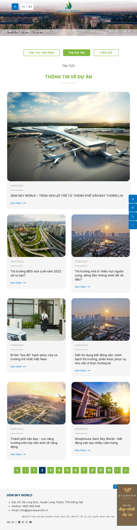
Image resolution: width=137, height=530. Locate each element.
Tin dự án (76, 52)
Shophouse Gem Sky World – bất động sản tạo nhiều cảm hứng (98, 441)
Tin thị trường (41, 52)
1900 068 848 (31, 506)
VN (23, 6)
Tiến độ (106, 52)
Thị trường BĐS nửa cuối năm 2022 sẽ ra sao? (36, 273)
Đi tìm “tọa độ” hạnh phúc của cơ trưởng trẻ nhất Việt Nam (34, 357)
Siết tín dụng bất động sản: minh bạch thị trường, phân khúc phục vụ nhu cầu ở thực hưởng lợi (100, 359)
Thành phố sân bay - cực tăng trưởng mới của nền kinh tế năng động (34, 443)
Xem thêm (18, 203)
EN (30, 7)
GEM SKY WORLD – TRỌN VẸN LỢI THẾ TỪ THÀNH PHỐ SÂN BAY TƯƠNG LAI (67, 195)
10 (109, 470)
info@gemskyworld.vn (34, 510)
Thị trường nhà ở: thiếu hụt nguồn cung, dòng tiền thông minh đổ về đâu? (99, 275)
